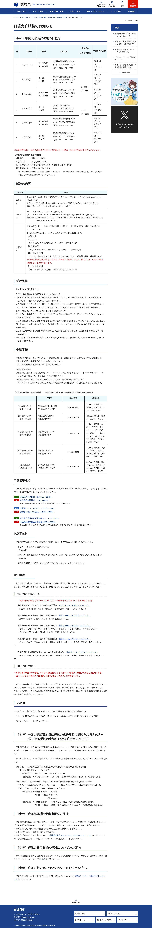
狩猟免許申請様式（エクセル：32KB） (36, 497)
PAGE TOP (76, 902)
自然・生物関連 (57, 17)
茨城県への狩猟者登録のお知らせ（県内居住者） (125, 51)
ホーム (16, 17)
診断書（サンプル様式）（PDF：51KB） (37, 512)
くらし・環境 (24, 17)
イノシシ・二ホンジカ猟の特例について (125, 58)
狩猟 (65, 17)
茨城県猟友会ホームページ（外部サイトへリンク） (70, 835)
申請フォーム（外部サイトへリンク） (74, 605)
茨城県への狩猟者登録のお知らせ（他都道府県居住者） (125, 43)
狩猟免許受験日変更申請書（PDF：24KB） (38, 522)
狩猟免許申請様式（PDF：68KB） (34, 500)
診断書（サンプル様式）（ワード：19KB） (38, 508)
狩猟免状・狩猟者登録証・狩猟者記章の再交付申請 (125, 66)
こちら (43, 859)
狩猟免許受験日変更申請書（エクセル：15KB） (40, 518)
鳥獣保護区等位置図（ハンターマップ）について (125, 35)
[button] (112, 4)
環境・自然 (47, 17)
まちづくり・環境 (36, 17)
